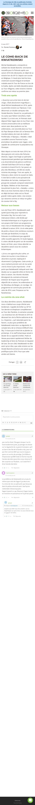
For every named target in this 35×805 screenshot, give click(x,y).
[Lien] (20, 422)
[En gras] (3, 422)
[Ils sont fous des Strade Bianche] (8, 379)
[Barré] (9, 422)
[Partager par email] (25, 362)
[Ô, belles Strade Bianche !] (17, 379)
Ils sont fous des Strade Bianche (7, 385)
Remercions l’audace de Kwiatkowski (26, 385)
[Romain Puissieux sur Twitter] (21, 47)
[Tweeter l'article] (21, 362)
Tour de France (18, 803)
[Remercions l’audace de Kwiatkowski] (27, 379)
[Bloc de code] (18, 422)
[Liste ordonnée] (12, 422)
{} (22, 422)
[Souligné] (7, 422)
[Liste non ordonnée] (14, 422)
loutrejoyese (14, 505)
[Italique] (5, 422)
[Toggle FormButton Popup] (30, 800)
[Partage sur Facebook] (17, 362)
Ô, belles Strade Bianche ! (16, 385)
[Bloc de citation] (16, 422)
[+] (25, 422)
